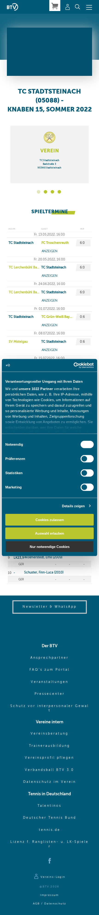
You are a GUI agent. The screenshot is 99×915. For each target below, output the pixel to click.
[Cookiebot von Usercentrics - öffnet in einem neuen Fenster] (73, 365)
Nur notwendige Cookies (50, 547)
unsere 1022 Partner (36, 389)
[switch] (87, 458)
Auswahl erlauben (49, 533)
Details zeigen (73, 506)
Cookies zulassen (49, 520)
